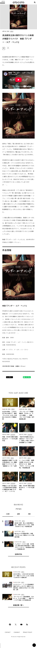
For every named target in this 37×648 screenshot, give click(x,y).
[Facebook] (10, 624)
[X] (16, 624)
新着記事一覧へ (18, 605)
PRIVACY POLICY (27, 632)
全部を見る (18, 554)
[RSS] (27, 624)
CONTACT (7, 632)
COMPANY (17, 632)
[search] (34, 2)
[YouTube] (21, 624)
